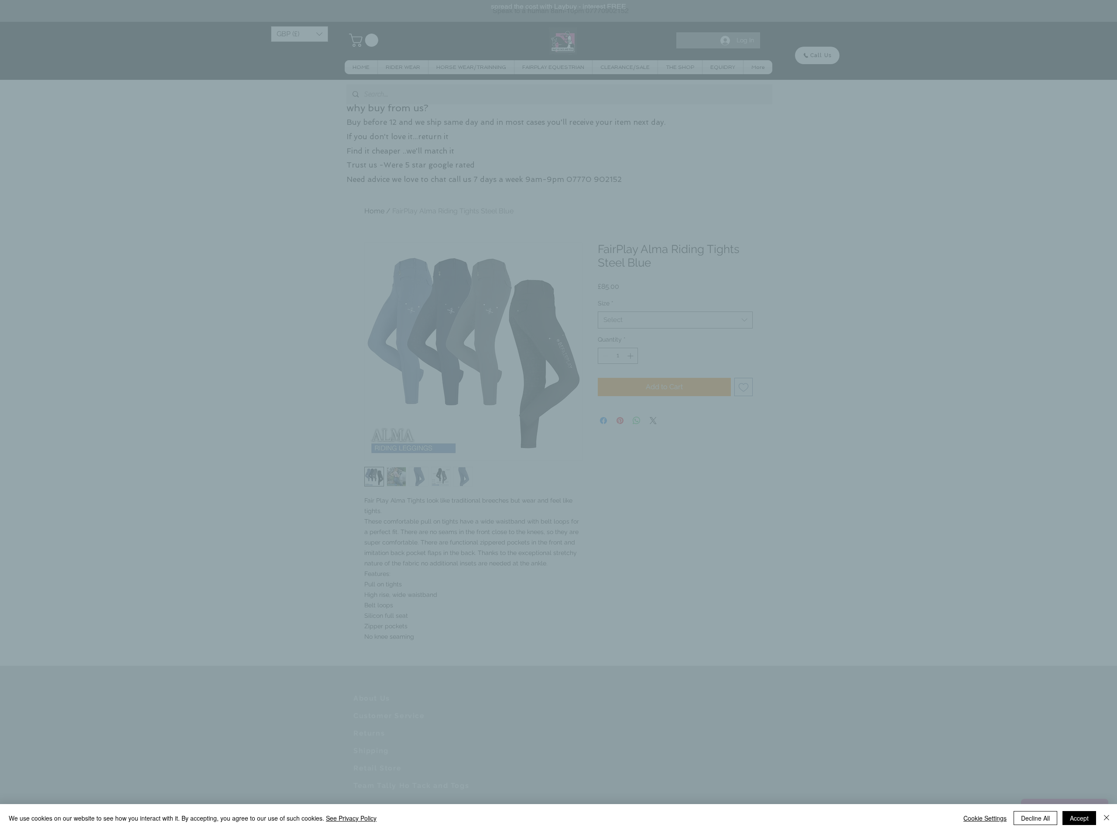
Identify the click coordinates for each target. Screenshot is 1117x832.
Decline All (1035, 818)
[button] (706, 339)
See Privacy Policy (351, 818)
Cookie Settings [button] (985, 818)
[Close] (1106, 818)
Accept (1079, 818)
